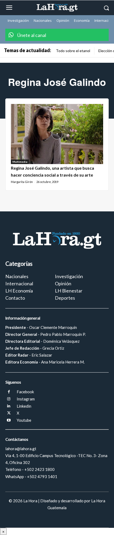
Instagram (26, 398)
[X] (8, 413)
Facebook (25, 391)
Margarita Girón (22, 181)
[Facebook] (8, 392)
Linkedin (24, 406)
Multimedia (19, 161)
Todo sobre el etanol (73, 50)
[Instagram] (8, 399)
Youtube (24, 420)
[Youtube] (8, 420)
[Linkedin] (8, 406)
